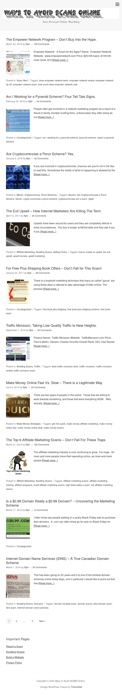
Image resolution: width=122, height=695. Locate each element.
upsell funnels (20, 256)
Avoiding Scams (44, 252)
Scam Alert (22, 80)
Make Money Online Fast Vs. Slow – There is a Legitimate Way (54, 382)
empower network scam (25, 84)
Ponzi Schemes (49, 194)
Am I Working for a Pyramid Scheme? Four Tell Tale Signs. (51, 96)
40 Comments (39, 215)
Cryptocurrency (32, 194)
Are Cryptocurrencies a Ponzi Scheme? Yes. (40, 153)
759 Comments (41, 44)
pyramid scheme (87, 137)
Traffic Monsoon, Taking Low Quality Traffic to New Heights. (51, 325)
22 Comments (44, 330)
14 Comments (41, 510)
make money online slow (30, 427)
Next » (42, 621)
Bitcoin (20, 194)
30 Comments (38, 387)
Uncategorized (24, 137)
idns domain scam (103, 603)
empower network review (81, 80)
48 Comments (43, 272)
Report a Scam (14, 646)
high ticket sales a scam (78, 485)
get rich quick (58, 423)
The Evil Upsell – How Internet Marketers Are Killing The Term (53, 210)
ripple (91, 198)
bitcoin (19, 198)
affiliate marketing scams (75, 480)
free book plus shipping (54, 309)
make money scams (54, 427)
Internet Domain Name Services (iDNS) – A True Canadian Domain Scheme (57, 560)
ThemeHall (76, 686)
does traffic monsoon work (65, 366)
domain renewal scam (65, 603)
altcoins (72, 194)
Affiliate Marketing (26, 252)
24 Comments (44, 101)
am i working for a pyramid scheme (60, 137)
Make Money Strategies (29, 423)
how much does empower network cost (57, 84)
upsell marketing (36, 256)
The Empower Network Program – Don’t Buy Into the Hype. (51, 39)
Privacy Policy (14, 662)
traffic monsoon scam (24, 370)
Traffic (37, 366)
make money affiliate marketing (82, 423)
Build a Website (15, 657)
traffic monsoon (87, 366)
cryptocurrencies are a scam (72, 198)
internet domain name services (32, 607)
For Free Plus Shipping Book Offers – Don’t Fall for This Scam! (54, 268)
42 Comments (41, 158)
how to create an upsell (90, 252)
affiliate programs (23, 485)
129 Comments (41, 444)
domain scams (85, 603)
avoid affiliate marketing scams (49, 485)
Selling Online (60, 252)
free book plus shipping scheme (83, 309)
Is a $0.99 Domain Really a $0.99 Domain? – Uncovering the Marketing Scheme (60, 503)
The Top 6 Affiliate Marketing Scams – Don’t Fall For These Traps (55, 439)
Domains (38, 603)
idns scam (11, 607)
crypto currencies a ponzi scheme (40, 198)
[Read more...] (60, 60)
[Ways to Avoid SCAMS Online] (61, 16)
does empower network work (53, 80)
